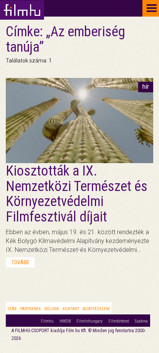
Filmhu (47, 321)
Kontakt (71, 308)
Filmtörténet (118, 321)
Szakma (141, 321)
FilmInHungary (89, 321)
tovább (20, 262)
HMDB (65, 321)
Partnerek (30, 308)
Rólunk (51, 308)
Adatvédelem (96, 308)
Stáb (12, 308)
